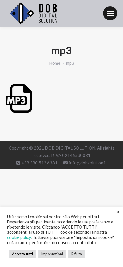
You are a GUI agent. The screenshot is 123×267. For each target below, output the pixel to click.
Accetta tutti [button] (22, 254)
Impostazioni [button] (52, 254)
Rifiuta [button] (76, 254)
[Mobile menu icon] (110, 13)
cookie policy (19, 237)
